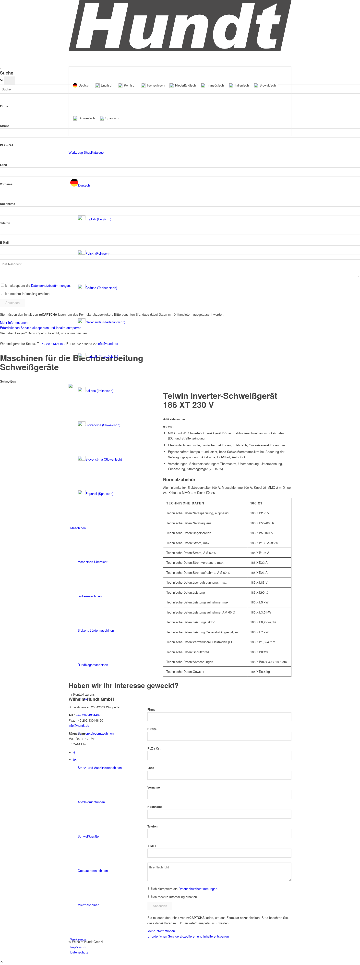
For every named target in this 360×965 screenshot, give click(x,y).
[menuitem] (180, 339)
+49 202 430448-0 (52, 343)
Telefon (5, 223)
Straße (4, 126)
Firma (4, 106)
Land (3, 165)
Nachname (7, 204)
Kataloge (97, 152)
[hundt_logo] (180, 50)
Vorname (6, 184)
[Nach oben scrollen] (1, 962)
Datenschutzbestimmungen (50, 285)
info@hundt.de (79, 725)
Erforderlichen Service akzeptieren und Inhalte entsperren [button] (188, 936)
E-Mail (4, 242)
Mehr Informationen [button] (13, 322)
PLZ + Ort (6, 145)
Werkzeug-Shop (80, 152)
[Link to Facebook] (74, 752)
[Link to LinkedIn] (74, 759)
